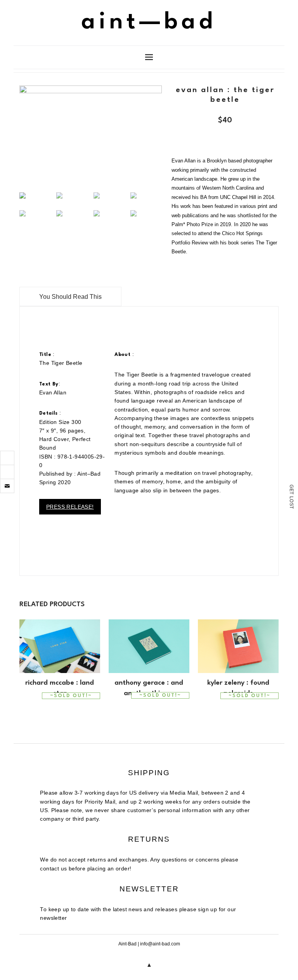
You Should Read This (70, 296)
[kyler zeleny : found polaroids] (238, 646)
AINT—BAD (149, 22)
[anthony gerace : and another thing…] (149, 646)
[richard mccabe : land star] (59, 646)
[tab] (70, 296)
